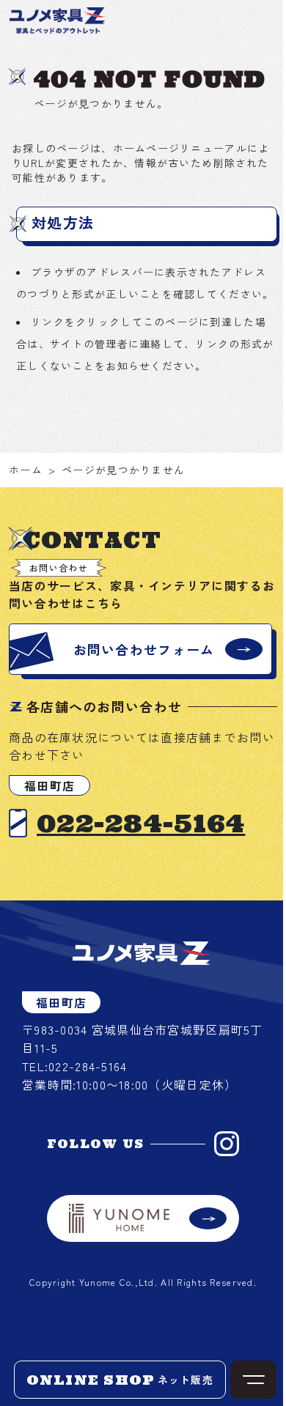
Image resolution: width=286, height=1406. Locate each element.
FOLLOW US (95, 1143)
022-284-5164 (141, 823)
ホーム (26, 469)
